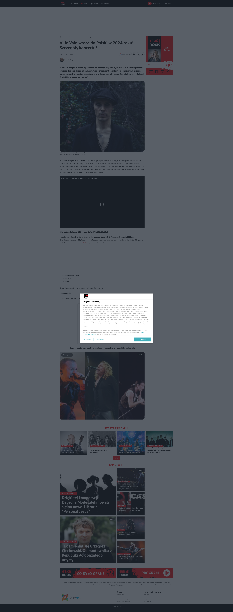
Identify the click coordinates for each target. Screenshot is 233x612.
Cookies (93, 334)
